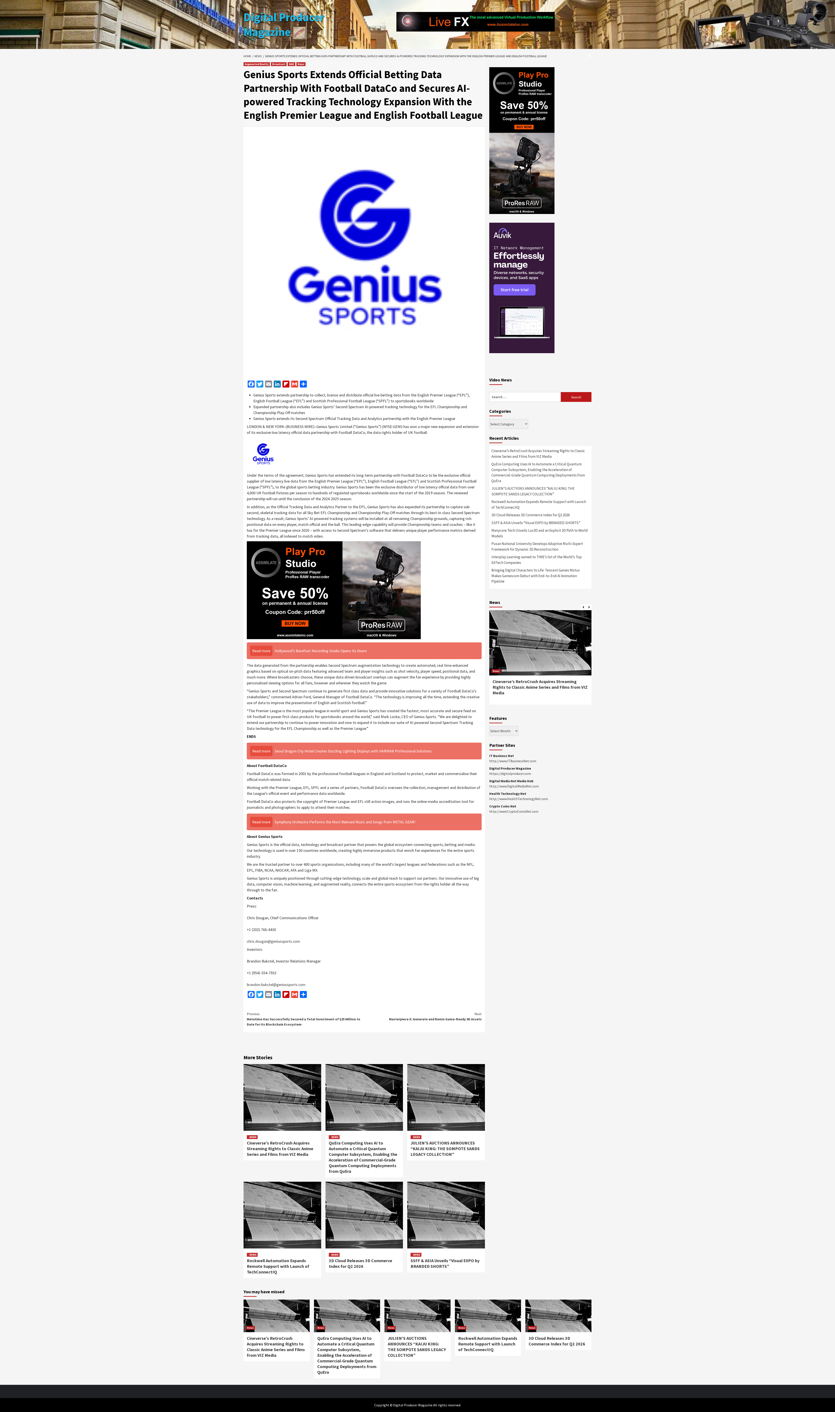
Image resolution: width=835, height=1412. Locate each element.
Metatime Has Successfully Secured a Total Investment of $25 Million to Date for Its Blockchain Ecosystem (303, 1019)
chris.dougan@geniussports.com (273, 941)
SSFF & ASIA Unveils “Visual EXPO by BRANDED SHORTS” (445, 1263)
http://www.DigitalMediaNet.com (514, 786)
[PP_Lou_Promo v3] (334, 589)
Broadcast (278, 64)
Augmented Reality (257, 64)
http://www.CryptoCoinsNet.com (513, 811)
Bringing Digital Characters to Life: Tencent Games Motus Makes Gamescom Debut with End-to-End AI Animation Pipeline (535, 576)
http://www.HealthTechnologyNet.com (518, 799)
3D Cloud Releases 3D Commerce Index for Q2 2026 (360, 1263)
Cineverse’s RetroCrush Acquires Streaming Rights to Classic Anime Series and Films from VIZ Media (280, 1148)
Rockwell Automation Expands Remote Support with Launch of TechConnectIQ (278, 1266)
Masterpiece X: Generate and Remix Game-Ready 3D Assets (435, 1016)
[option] (540, 659)
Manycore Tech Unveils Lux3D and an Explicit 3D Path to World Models (539, 533)
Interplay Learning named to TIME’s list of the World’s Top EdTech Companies (536, 560)
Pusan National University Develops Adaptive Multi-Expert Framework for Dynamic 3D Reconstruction (537, 546)
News (301, 64)
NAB (291, 64)
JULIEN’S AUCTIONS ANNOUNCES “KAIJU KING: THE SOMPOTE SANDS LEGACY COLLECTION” (445, 1148)
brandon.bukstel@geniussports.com (276, 984)
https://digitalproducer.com (510, 773)
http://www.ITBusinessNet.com (512, 761)
